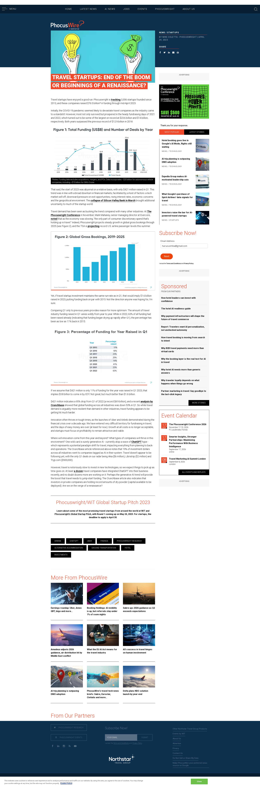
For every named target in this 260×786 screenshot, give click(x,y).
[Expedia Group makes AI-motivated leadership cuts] (202, 181)
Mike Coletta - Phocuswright (179, 37)
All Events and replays (193, 472)
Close (199, 781)
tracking (116, 99)
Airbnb (57, 541)
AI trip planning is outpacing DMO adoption (65, 692)
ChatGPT (136, 441)
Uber (89, 541)
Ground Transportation (104, 548)
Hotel (128, 548)
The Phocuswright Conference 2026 (187, 424)
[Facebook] (52, 745)
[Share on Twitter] (164, 53)
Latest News (88, 9)
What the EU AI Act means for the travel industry (102, 651)
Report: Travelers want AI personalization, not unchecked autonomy (182, 328)
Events (142, 9)
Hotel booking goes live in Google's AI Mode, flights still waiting (177, 143)
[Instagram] (64, 745)
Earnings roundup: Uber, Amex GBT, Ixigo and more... (66, 609)
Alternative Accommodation (68, 548)
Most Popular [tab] (172, 132)
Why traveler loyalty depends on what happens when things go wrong (180, 382)
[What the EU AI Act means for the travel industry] (103, 635)
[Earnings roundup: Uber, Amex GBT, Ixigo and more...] (67, 593)
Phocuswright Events (70, 737)
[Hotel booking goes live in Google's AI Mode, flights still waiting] (202, 146)
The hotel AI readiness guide (176, 308)
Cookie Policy (66, 783)
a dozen (78, 471)
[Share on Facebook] (160, 53)
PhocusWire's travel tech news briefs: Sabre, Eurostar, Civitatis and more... (103, 694)
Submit (144, 737)
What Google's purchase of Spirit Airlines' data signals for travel (177, 197)
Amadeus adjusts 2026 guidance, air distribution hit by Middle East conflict (66, 652)
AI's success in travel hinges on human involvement (137, 651)
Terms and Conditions (173, 263)
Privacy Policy (137, 743)
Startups (173, 32)
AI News (110, 9)
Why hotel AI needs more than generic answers (180, 371)
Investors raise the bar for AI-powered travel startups (177, 214)
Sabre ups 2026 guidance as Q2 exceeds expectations (139, 609)
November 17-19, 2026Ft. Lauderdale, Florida (178, 428)
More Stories (199, 403)
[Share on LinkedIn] (169, 53)
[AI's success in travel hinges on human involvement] (139, 635)
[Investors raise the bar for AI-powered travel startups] (202, 217)
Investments (60, 555)
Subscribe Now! (116, 728)
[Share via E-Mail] (173, 53)
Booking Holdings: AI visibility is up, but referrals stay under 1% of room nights (102, 611)
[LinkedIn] (58, 745)
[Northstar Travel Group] (122, 759)
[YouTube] (75, 745)
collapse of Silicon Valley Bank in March (113, 200)
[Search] (256, 9)
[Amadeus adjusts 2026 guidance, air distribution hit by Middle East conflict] (67, 635)
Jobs (126, 9)
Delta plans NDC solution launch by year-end (135, 692)
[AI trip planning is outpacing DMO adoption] (67, 676)
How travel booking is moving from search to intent (183, 339)
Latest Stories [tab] (196, 132)
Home (68, 9)
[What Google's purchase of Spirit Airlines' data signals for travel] (202, 200)
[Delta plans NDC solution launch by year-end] (139, 676)
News (162, 32)
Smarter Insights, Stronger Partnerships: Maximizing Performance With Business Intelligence (183, 441)
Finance (104, 541)
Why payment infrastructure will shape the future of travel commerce (182, 318)
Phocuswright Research (129, 541)
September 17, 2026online (177, 450)
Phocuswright (165, 9)
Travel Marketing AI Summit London (187, 459)
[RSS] (69, 745)
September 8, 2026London (177, 463)
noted (54, 218)
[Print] (178, 53)
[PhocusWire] (67, 25)
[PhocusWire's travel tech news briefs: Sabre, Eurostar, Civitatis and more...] (103, 676)
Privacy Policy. (189, 263)
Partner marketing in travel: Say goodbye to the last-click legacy (183, 393)
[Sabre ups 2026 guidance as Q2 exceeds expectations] (139, 593)
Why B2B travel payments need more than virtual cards (182, 350)
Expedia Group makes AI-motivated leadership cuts (175, 178)
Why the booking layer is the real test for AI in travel (183, 360)
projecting (93, 226)
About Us (189, 9)
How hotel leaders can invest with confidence (178, 299)
